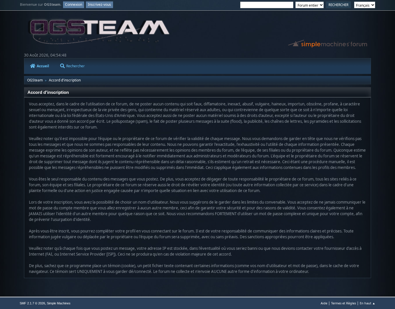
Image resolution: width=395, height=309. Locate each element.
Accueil (43, 66)
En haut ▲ (367, 303)
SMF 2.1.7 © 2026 (32, 303)
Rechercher (75, 66)
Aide (324, 303)
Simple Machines (59, 303)
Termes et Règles (343, 303)
